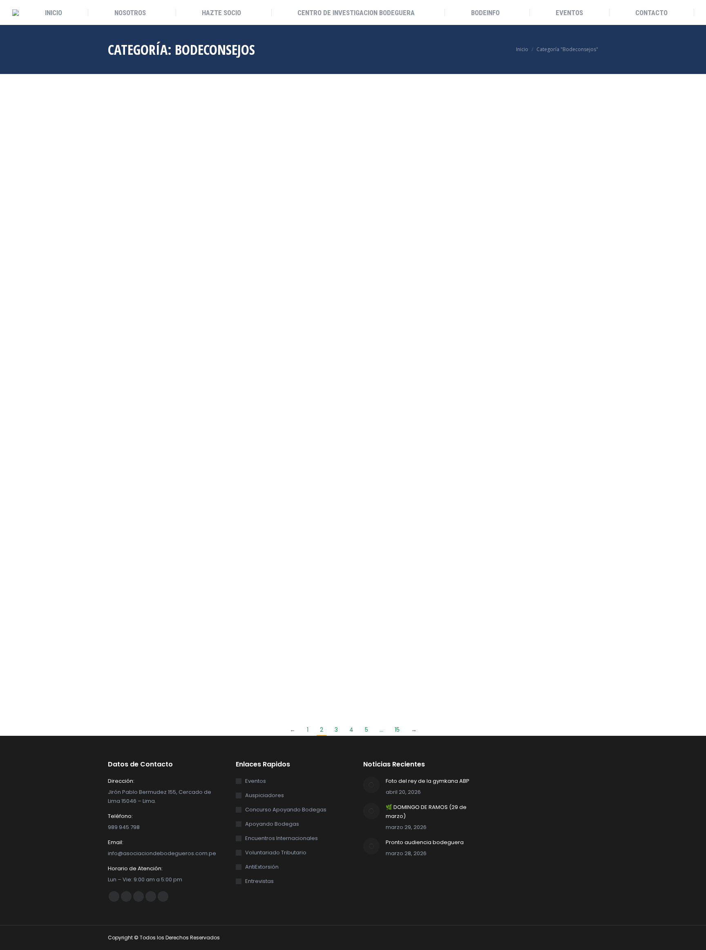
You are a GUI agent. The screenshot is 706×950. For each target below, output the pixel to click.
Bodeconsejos (126, 218)
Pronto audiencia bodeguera (425, 842)
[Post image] (371, 785)
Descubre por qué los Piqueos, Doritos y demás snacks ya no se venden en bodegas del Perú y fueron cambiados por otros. (303, 558)
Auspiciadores (264, 795)
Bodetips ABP (551, 535)
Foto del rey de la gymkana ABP (427, 781)
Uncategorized (164, 218)
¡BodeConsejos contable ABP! (442, 213)
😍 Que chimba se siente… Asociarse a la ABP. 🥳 (577, 216)
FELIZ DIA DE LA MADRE (152, 207)
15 (397, 730)
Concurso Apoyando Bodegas (285, 809)
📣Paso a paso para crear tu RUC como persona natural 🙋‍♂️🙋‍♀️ (296, 218)
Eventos (569, 232)
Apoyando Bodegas (272, 824)
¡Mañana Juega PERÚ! (431, 532)
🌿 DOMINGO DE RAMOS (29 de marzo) (426, 811)
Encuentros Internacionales (281, 838)
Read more (123, 346)
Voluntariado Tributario (275, 852)
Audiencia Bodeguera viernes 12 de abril (156, 537)
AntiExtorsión (262, 867)
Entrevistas (259, 881)
